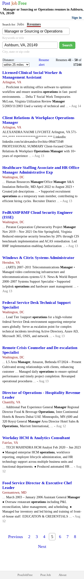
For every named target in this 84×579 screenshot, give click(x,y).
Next (42, 546)
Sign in (77, 17)
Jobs (20, 24)
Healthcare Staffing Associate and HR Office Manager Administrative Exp (40, 170)
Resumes (34, 24)
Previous (15, 536)
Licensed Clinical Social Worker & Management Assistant (32, 75)
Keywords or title (13, 38)
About (62, 575)
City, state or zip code (16, 51)
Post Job (45, 575)
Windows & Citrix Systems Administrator (38, 257)
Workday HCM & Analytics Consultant (36, 438)
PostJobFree (25, 575)
